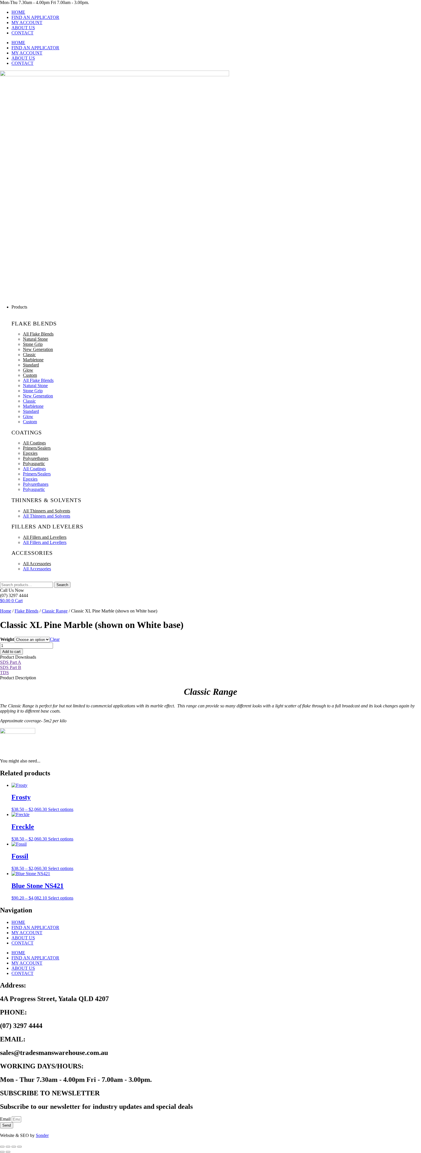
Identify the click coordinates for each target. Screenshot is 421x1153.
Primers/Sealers (37, 448)
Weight (7, 639)
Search (62, 585)
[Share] (13, 1147)
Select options (60, 809)
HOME (18, 12)
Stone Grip (33, 344)
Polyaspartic (34, 463)
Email (6, 1119)
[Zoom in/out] (2, 1147)
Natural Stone (35, 339)
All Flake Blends (38, 333)
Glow (28, 370)
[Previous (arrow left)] (2, 1152)
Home (5, 610)
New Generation (38, 349)
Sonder (42, 1135)
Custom (30, 375)
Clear (55, 639)
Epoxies (30, 453)
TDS (4, 672)
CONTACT (22, 32)
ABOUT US (23, 27)
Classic (29, 354)
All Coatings (34, 442)
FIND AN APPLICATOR (35, 17)
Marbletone (33, 359)
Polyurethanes (35, 458)
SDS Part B (10, 667)
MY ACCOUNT (26, 22)
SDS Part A (10, 662)
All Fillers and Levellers (44, 537)
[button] (216, 307)
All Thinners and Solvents (46, 510)
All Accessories (37, 563)
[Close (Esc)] (19, 1147)
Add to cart (11, 651)
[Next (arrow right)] (8, 1152)
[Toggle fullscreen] (8, 1147)
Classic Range (55, 610)
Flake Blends (26, 610)
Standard (31, 364)
